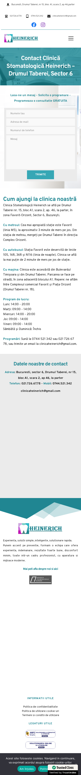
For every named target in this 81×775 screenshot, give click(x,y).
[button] (71, 38)
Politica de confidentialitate (40, 707)
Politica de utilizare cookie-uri (40, 711)
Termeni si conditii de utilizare (40, 715)
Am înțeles (27, 768)
